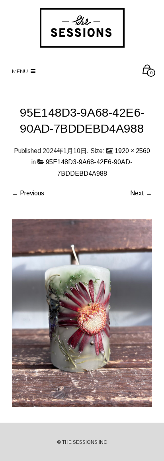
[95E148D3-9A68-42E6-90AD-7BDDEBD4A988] (82, 312)
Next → (141, 193)
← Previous (28, 193)
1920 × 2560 (132, 150)
